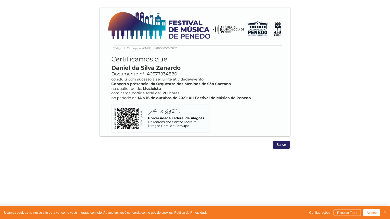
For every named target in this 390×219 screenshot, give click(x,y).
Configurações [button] (319, 212)
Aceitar (372, 212)
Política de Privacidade (191, 212)
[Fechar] (385, 212)
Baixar (281, 144)
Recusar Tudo (347, 212)
